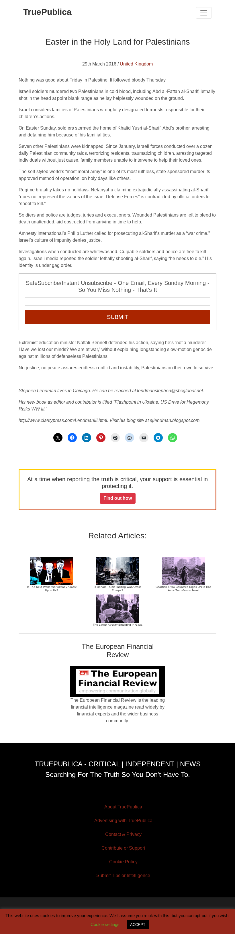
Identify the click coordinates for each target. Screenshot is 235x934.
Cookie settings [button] (105, 924)
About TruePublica (123, 806)
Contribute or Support (123, 848)
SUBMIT (117, 317)
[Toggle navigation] (204, 13)
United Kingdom (136, 64)
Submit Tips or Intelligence (123, 875)
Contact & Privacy (123, 834)
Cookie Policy (123, 861)
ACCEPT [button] (137, 925)
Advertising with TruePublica (123, 820)
